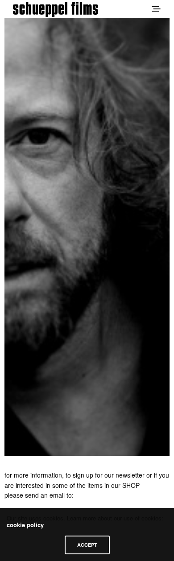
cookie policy (25, 524)
